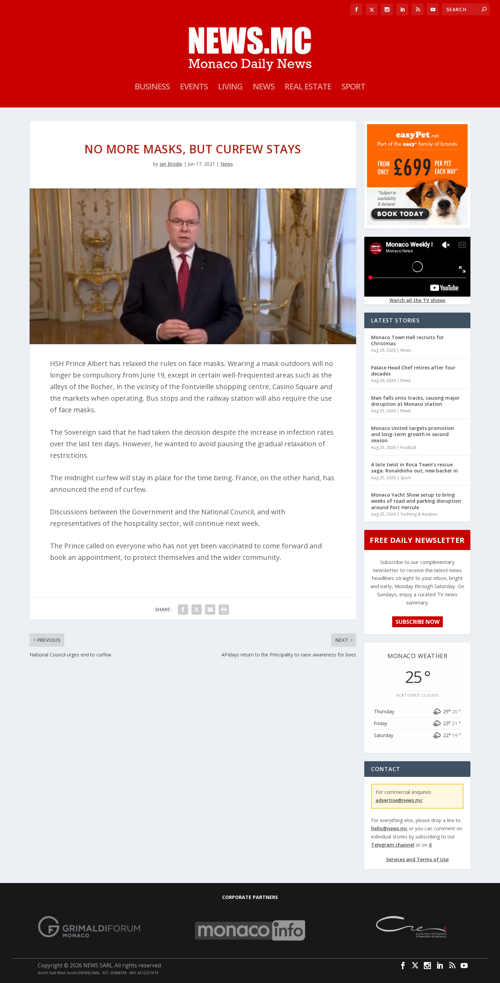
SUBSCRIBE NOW (417, 622)
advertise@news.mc (399, 800)
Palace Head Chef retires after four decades (413, 370)
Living (230, 88)
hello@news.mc (389, 828)
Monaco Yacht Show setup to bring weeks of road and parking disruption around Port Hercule (416, 501)
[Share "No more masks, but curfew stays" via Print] (224, 609)
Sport (353, 88)
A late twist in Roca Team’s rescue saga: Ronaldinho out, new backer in (414, 467)
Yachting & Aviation (418, 514)
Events (194, 88)
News (263, 88)
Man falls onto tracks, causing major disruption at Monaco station (415, 401)
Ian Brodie (171, 164)
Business (152, 88)
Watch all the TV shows (417, 300)
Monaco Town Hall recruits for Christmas (407, 340)
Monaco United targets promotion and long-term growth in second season (412, 434)
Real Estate (308, 88)
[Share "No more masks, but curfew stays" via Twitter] (196, 609)
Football (408, 447)
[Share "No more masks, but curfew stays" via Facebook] (183, 609)
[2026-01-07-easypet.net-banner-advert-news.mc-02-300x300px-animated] (417, 223)
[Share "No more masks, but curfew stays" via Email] (210, 609)
